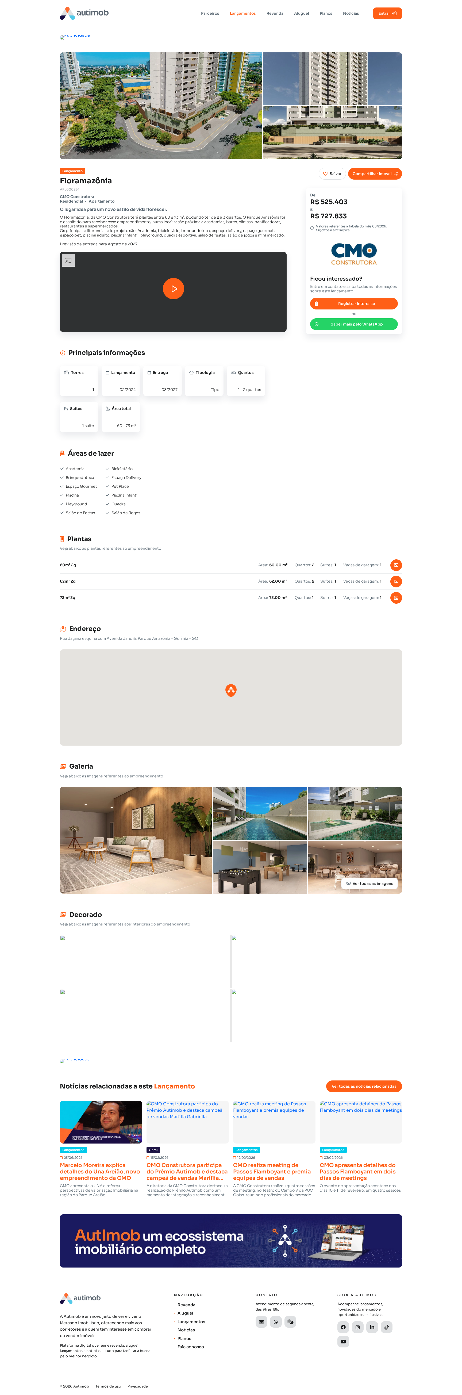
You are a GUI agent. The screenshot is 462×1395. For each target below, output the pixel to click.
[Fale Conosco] (290, 1322)
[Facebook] (343, 1327)
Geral (153, 1150)
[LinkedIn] (372, 1327)
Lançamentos (243, 13)
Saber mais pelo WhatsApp (357, 324)
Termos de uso (108, 1386)
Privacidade (138, 1386)
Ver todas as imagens (373, 883)
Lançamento (72, 171)
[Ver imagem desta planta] (396, 565)
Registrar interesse (356, 303)
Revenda (275, 13)
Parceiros (210, 13)
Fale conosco (191, 1346)
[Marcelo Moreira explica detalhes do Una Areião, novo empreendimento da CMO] (101, 1122)
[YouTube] (343, 1341)
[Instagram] (358, 1327)
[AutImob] (84, 13)
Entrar (384, 13)
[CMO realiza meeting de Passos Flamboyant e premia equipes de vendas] (274, 1122)
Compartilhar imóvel (372, 174)
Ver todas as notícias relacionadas (364, 1086)
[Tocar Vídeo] (173, 288)
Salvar (335, 174)
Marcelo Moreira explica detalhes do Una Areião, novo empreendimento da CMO (100, 1171)
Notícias (351, 13)
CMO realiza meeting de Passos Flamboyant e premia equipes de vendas (272, 1171)
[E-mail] (261, 1322)
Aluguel (301, 13)
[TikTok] (386, 1327)
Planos (326, 13)
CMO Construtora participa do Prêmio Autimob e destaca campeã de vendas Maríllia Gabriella (187, 1171)
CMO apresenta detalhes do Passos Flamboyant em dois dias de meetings (358, 1171)
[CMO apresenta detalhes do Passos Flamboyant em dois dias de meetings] (361, 1122)
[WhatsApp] (276, 1322)
